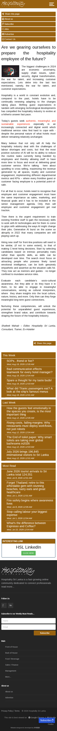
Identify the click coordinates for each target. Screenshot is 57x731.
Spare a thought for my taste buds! (29, 382)
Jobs (6, 29)
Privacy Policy (7, 711)
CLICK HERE (28, 553)
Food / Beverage (12, 659)
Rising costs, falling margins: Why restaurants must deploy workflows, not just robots (29, 427)
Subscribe (9, 24)
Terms (17, 711)
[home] (14, 3)
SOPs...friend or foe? (20, 362)
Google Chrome (37, 717)
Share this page (12, 14)
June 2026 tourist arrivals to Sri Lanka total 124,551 (27, 474)
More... (8, 677)
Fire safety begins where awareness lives (30, 503)
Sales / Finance (11, 665)
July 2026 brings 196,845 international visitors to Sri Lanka (28, 454)
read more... (7, 586)
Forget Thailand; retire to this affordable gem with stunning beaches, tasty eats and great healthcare (26, 489)
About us (8, 19)
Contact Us (9, 39)
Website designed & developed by (25, 727)
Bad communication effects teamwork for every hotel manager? (29, 372)
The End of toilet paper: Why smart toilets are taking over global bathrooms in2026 (29, 442)
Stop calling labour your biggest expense (27, 514)
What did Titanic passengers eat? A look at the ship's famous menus (30, 391)
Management (10, 671)
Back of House (11, 653)
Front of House (11, 647)
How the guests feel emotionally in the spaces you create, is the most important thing (29, 413)
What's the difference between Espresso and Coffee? (26, 526)
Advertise (9, 34)
